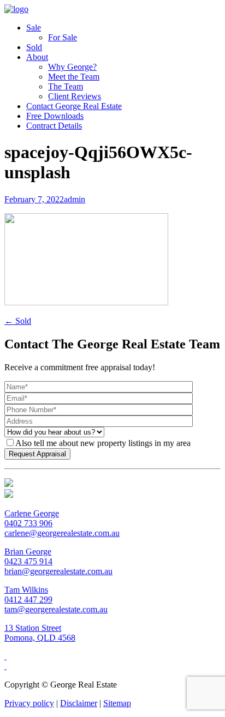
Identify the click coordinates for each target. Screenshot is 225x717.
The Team (65, 86)
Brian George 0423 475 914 (28, 556)
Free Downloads (55, 115)
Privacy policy (29, 703)
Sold (34, 47)
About (37, 57)
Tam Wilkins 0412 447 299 (28, 594)
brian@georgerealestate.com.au (58, 571)
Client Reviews (74, 96)
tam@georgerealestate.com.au (56, 609)
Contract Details (54, 125)
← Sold (17, 321)
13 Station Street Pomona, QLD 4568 (39, 632)
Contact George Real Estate (74, 106)
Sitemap (117, 703)
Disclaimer (78, 703)
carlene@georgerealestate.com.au (62, 533)
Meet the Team (73, 76)
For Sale (62, 37)
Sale (33, 27)
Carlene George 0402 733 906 (31, 518)
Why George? (72, 66)
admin (74, 199)
